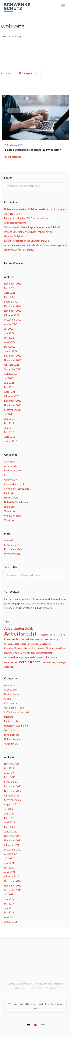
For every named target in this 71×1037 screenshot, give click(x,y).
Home (4, 36)
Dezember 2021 (12, 355)
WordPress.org (12, 553)
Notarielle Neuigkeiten (16, 502)
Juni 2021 (9, 382)
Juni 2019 (9, 418)
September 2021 (12, 369)
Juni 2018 (9, 427)
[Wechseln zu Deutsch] (28, 1025)
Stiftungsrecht (11, 511)
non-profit (43, 648)
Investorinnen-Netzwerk (39, 644)
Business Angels (12, 470)
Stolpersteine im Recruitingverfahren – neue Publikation (33, 227)
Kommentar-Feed (13, 549)
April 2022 (9, 342)
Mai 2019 (9, 423)
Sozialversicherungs (13, 657)
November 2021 (12, 360)
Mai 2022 (9, 337)
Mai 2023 (9, 288)
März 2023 (9, 297)
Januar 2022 (10, 351)
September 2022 (12, 319)
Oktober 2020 (11, 396)
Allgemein (9, 461)
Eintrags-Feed (11, 544)
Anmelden (9, 540)
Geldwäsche (11, 479)
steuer (40, 657)
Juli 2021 (8, 378)
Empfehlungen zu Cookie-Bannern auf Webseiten (33, 149)
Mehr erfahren (13, 156)
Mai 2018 (9, 432)
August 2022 (10, 324)
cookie (53, 634)
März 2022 (9, 346)
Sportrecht (9, 506)
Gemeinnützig (51, 639)
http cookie (20, 644)
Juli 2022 (8, 328)
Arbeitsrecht (10, 466)
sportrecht (30, 657)
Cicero (7, 475)
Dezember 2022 (12, 306)
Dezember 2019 (12, 400)
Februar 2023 (11, 301)
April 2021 (9, 391)
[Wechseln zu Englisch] (35, 1025)
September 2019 (12, 409)
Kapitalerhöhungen (13, 648)
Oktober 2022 (11, 315)
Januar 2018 (10, 441)
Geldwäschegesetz (35, 639)
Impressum (20, 988)
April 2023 (9, 292)
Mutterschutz (11, 497)
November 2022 (12, 310)
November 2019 (12, 405)
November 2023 (12, 283)
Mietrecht (9, 493)
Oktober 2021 (11, 364)
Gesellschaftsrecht (14, 484)
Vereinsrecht (11, 520)
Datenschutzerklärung (44, 988)
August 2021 (10, 373)
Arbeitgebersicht (18, 628)
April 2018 (9, 436)
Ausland (44, 634)
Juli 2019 (8, 414)
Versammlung (49, 662)
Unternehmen (10, 662)
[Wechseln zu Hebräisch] (42, 1025)
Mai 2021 (9, 387)
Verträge (61, 662)
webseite (8, 666)
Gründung (8, 644)
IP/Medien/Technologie (16, 488)
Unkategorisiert (12, 515)
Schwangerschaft (44, 652)
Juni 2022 (9, 333)
